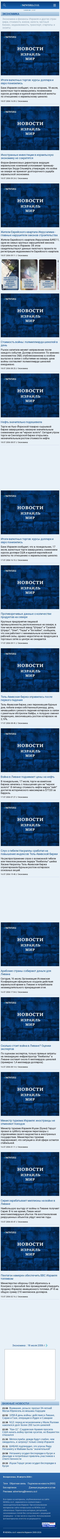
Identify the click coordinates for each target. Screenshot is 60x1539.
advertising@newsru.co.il (25, 1491)
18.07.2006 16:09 (8, 101)
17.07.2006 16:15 (8, 560)
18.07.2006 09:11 (8, 255)
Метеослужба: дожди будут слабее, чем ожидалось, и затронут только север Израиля (28, 1440)
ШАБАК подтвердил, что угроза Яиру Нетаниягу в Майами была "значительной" (27, 1447)
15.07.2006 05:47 (8, 1222)
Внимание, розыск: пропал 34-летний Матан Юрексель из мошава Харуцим (27, 1409)
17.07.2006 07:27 (8, 797)
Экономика (10, 14)
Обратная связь (18, 1483)
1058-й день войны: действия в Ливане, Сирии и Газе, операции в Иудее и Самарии (28, 1416)
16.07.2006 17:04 (8, 992)
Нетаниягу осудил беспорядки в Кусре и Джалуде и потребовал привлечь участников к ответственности (28, 1456)
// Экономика (22, 101)
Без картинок (9, 1487)
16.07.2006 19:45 (8, 874)
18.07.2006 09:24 (8, 178)
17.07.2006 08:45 (8, 723)
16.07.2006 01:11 (8, 1147)
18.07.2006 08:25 (8, 368)
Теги (5, 1483)
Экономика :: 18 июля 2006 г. (28, 1345)
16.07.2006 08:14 (8, 1067)
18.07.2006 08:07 (8, 442)
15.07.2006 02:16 (8, 1297)
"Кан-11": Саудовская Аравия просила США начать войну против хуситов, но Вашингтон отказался (30, 1432)
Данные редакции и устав (42, 1487)
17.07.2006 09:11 (8, 643)
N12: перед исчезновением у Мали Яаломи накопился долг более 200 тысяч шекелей (30, 1423)
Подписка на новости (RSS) (41, 1483)
